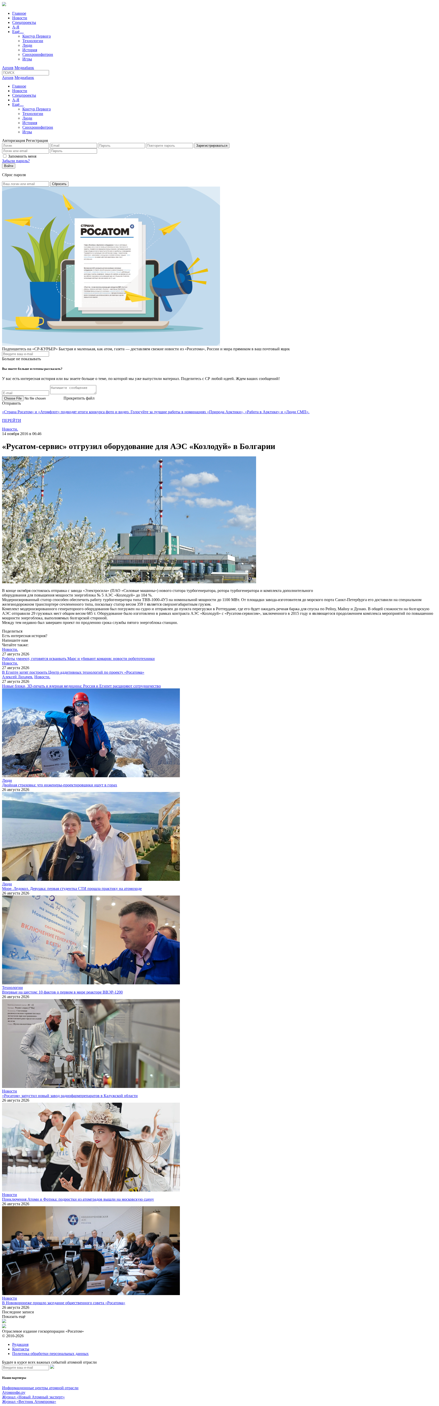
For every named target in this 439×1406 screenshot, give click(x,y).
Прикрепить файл (79, 398)
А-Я (15, 27)
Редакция (20, 1344)
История (29, 50)
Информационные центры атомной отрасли (40, 1388)
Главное (19, 13)
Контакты (20, 1349)
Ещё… (18, 31)
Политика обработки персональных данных (50, 1353)
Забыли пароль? (16, 161)
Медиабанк (24, 67)
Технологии (32, 41)
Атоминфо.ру (13, 1392)
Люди (27, 45)
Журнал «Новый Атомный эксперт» (33, 1397)
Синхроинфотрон (37, 54)
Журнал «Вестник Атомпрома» (29, 1401)
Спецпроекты (24, 22)
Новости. (10, 429)
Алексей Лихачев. (17, 677)
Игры (27, 59)
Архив (7, 67)
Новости (19, 18)
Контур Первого (36, 36)
